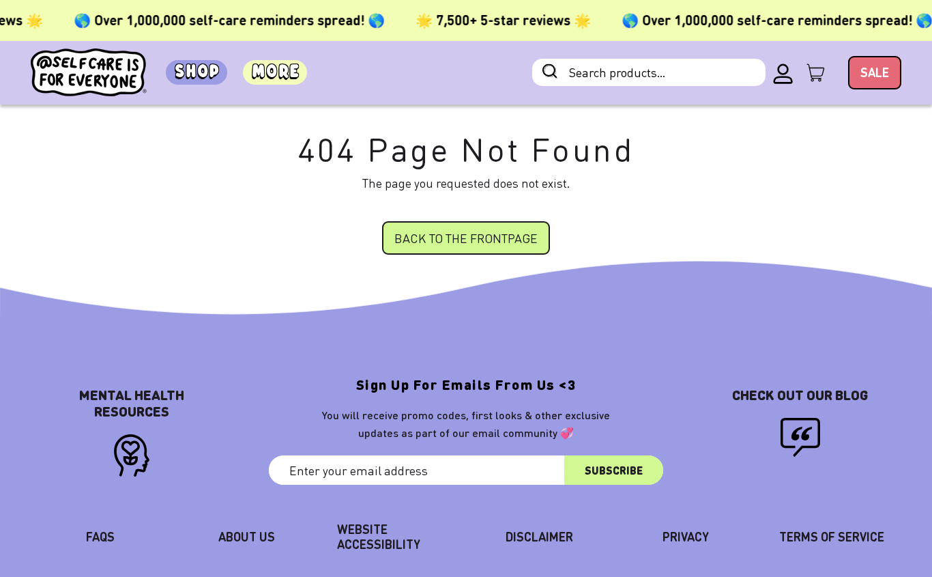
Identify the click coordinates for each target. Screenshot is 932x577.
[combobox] (649, 72)
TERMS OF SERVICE (831, 536)
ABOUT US (246, 536)
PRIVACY (685, 536)
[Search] (549, 72)
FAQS (100, 536)
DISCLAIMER (539, 536)
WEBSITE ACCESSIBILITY (378, 536)
